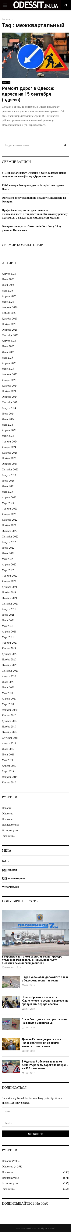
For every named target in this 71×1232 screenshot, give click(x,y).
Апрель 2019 (9, 766)
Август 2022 (9, 542)
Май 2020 (7, 693)
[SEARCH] (65, 145)
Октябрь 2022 (9, 531)
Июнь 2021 (8, 620)
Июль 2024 (8, 413)
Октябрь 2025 (9, 329)
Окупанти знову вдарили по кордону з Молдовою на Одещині (34, 199)
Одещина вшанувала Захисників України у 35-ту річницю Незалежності (31, 228)
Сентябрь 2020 (10, 670)
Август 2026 (9, 273)
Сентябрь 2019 (10, 738)
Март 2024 (8, 435)
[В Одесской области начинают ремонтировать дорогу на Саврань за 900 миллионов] (11, 1066)
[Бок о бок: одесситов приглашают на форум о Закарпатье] (11, 1024)
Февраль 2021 (9, 642)
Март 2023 (8, 503)
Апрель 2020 (9, 698)
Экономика (8, 836)
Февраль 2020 (9, 710)
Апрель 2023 (9, 497)
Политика (7, 819)
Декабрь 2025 (9, 318)
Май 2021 (7, 626)
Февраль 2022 (9, 575)
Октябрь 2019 (9, 732)
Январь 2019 (9, 782)
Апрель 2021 (9, 631)
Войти (5, 861)
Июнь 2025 (8, 352)
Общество (7, 813)
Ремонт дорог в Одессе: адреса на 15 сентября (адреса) (28, 94)
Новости (6, 82)
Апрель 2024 (9, 430)
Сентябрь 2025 (10, 335)
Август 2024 (9, 408)
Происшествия (10, 824)
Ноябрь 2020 (9, 659)
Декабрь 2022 (9, 519)
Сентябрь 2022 (10, 536)
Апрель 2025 (9, 363)
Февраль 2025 (9, 374)
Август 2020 (9, 676)
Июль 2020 (8, 682)
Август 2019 (9, 743)
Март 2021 (8, 637)
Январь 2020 (9, 715)
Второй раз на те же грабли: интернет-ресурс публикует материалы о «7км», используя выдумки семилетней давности (32, 960)
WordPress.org (10, 887)
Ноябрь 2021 (9, 592)
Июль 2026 (8, 279)
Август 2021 (9, 609)
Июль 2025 (8, 346)
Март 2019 (8, 771)
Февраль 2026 (9, 307)
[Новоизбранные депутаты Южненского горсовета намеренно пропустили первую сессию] (11, 1002)
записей (9, 869)
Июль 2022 (8, 547)
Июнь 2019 (8, 754)
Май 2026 (7, 290)
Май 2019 (7, 760)
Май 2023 (7, 491)
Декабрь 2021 (9, 587)
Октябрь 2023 (9, 463)
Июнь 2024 (8, 419)
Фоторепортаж (10, 830)
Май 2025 (7, 357)
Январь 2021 (9, 648)
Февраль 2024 (9, 441)
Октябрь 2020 (9, 665)
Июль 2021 (8, 614)
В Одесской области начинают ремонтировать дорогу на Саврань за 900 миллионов (45, 1065)
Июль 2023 (8, 480)
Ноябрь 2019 (9, 726)
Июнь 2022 (8, 553)
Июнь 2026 (8, 285)
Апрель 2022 (9, 564)
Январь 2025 (9, 380)
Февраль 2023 (9, 508)
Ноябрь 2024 (9, 391)
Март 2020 (8, 704)
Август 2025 (9, 340)
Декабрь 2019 (9, 721)
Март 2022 (8, 570)
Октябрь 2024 (9, 396)
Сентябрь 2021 (10, 603)
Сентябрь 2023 (10, 469)
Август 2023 (9, 475)
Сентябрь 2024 (10, 402)
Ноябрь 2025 (9, 324)
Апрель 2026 (9, 296)
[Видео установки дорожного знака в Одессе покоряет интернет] (11, 982)
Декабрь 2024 (9, 385)
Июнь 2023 (8, 486)
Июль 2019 (8, 749)
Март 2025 (8, 368)
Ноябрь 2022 (9, 525)
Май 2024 (7, 424)
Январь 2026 (9, 313)
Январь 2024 (9, 447)
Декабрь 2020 (9, 654)
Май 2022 (7, 559)
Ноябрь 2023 (9, 458)
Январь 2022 (9, 581)
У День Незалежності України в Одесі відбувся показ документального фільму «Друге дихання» (34, 175)
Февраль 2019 (9, 777)
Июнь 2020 (8, 687)
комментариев (13, 878)
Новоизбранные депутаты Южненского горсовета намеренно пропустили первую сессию (45, 1001)
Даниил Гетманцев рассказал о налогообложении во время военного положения (42, 1043)
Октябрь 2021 (9, 598)
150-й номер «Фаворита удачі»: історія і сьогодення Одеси (33, 187)
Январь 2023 (9, 514)
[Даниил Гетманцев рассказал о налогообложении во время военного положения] (11, 1044)
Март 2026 (8, 301)
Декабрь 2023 (9, 452)
